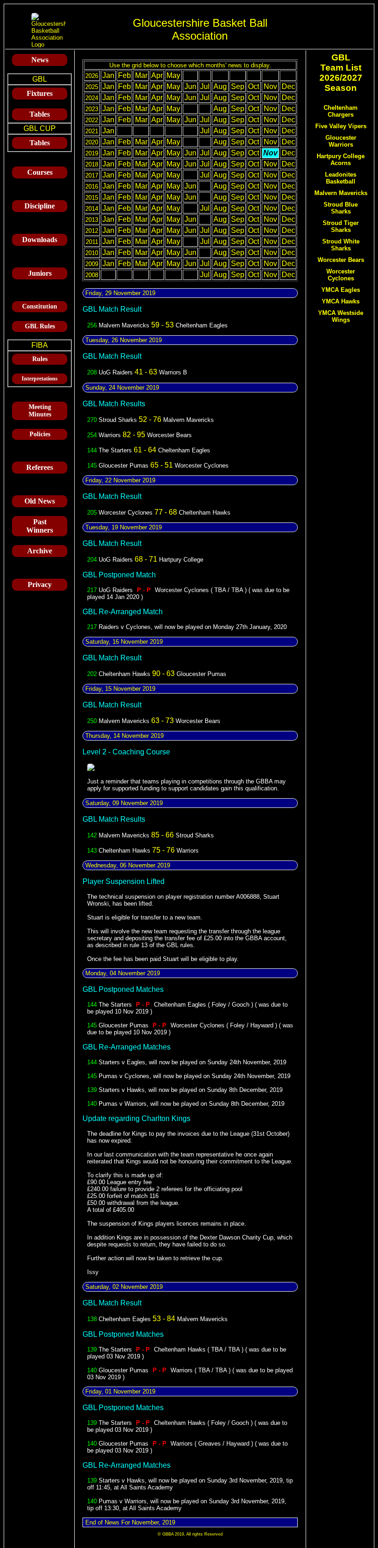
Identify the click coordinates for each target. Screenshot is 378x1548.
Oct (253, 86)
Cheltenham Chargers (341, 111)
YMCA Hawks (341, 301)
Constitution (39, 306)
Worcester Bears (341, 259)
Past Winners (39, 526)
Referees (39, 467)
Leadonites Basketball (340, 178)
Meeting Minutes (40, 410)
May (173, 75)
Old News (39, 501)
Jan (108, 75)
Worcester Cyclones (340, 275)
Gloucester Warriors (340, 141)
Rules (39, 359)
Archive (39, 551)
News (39, 60)
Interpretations (40, 378)
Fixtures (40, 93)
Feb (124, 75)
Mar (141, 75)
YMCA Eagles (340, 289)
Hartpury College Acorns (341, 159)
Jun (190, 86)
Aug (220, 86)
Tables (40, 114)
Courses (40, 172)
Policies (40, 434)
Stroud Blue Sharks (341, 208)
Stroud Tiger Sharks (341, 226)
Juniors (40, 273)
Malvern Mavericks (340, 193)
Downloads (39, 239)
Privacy (40, 584)
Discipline (39, 206)
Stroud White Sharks (341, 245)
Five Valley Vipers (340, 126)
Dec (288, 86)
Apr (157, 75)
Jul (205, 86)
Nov (270, 86)
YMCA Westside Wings (340, 316)
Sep (237, 86)
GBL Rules (40, 326)
